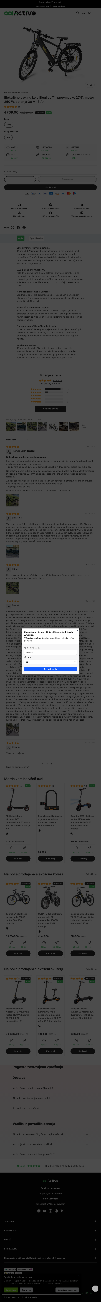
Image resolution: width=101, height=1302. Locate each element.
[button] (50, 652)
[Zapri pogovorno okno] (77, 630)
